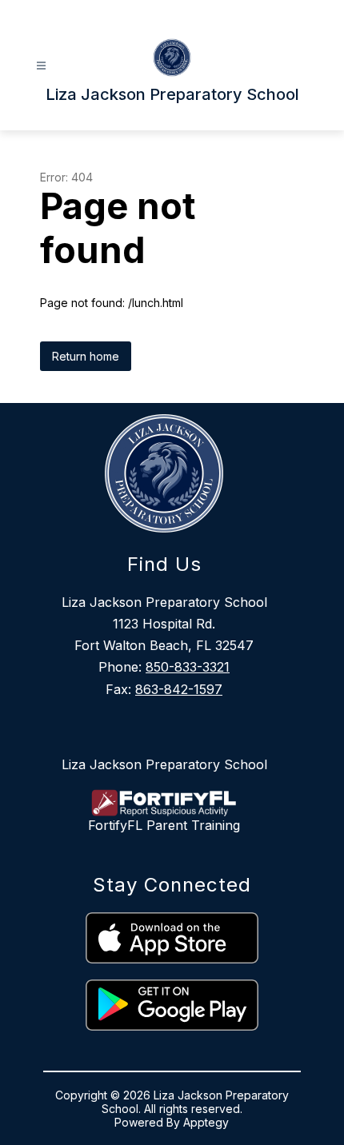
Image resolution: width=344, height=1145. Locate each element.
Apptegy (206, 1122)
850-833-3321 (188, 667)
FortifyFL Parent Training (164, 825)
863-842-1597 (178, 689)
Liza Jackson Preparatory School (164, 764)
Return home (85, 356)
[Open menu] (41, 66)
